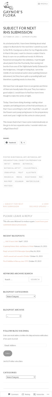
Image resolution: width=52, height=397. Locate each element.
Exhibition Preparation (30, 160)
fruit (20, 172)
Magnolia (9, 177)
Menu (44, 3)
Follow (8, 353)
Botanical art (20, 157)
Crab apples (9, 172)
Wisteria (8, 186)
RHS (40, 177)
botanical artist (12, 168)
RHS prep (8, 181)
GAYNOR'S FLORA (13, 13)
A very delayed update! (39, 205)
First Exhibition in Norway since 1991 (16, 261)
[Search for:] (16, 280)
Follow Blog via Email (16, 331)
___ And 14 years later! (11, 241)
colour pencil (30, 168)
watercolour (32, 181)
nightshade (30, 177)
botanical (28, 164)
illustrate (31, 172)
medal (19, 177)
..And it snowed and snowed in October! (16, 256)
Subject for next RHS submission (13, 205)
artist (7, 164)
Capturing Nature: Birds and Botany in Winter (18, 246)
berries (16, 164)
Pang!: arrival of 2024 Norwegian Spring (16, 251)
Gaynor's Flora (29, 37)
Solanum (19, 181)
